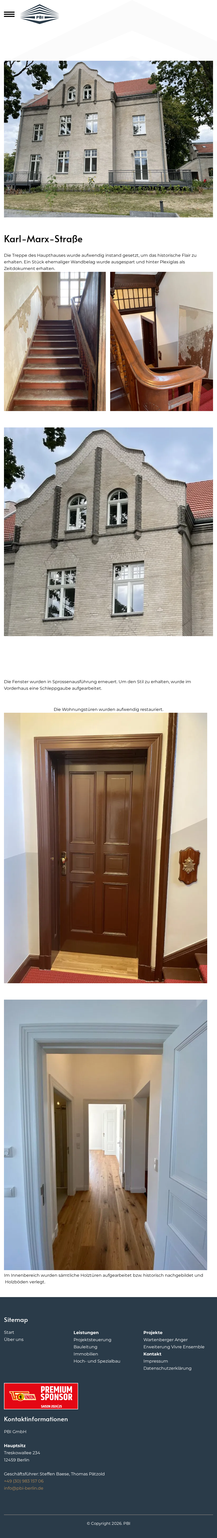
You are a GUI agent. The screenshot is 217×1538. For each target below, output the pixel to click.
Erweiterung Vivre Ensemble (174, 1346)
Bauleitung (85, 1346)
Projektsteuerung (92, 1339)
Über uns (14, 1339)
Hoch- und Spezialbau (97, 1361)
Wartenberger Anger (165, 1339)
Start (9, 1332)
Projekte (152, 1332)
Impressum (155, 1361)
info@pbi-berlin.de (23, 1488)
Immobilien (86, 1354)
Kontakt (152, 1354)
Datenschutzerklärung (167, 1368)
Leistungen (86, 1332)
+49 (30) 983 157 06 (24, 1481)
